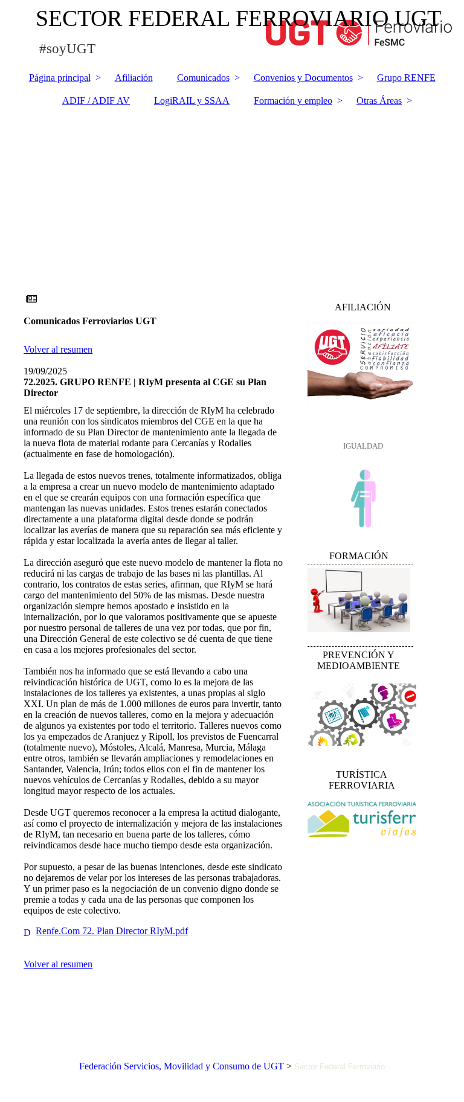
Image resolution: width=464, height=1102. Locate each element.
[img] (232, 181)
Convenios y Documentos (303, 77)
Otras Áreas (379, 100)
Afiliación (134, 77)
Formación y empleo (293, 100)
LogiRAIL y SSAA (192, 100)
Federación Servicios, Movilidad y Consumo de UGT (181, 1066)
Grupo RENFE (406, 77)
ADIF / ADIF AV (96, 100)
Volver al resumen (58, 349)
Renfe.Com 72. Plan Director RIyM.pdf (112, 931)
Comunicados (203, 77)
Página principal (60, 77)
